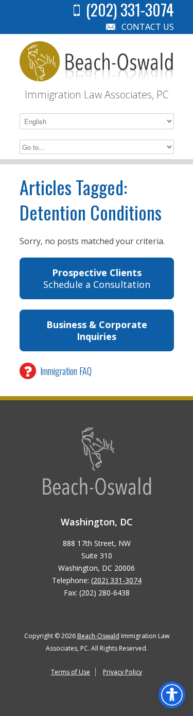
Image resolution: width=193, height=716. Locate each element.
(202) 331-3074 (116, 580)
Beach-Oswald (98, 636)
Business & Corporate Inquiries (96, 330)
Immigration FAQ (66, 371)
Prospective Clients (96, 278)
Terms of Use (70, 672)
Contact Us (147, 26)
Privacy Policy (122, 672)
